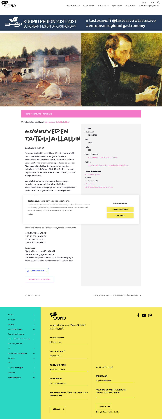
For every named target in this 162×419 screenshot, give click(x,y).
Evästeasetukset (120, 203)
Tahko (10, 363)
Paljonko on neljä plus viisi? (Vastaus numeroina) (69, 393)
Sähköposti (56, 379)
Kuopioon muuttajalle (15, 368)
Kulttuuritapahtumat (95, 157)
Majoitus (11, 315)
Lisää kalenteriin (37, 270)
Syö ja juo (11, 324)
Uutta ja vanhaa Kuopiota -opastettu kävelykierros (116, 295)
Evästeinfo (11, 372)
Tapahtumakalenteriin (39, 280)
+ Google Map (90, 184)
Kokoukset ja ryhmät (15, 344)
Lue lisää (30, 214)
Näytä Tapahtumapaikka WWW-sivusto (99, 187)
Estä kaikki (120, 216)
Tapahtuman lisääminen (16, 334)
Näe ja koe (11, 320)
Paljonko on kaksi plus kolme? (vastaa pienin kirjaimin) (111, 391)
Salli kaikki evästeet (120, 209)
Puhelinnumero (58, 365)
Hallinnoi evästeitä (14, 377)
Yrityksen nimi (57, 337)
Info (144, 2)
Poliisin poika (33, 295)
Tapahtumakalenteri (15, 329)
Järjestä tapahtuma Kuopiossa (19, 339)
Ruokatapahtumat (110, 157)
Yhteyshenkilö (57, 351)
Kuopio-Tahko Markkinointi (17, 353)
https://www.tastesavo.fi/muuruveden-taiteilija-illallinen (108, 165)
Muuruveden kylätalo (92, 175)
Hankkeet (11, 358)
